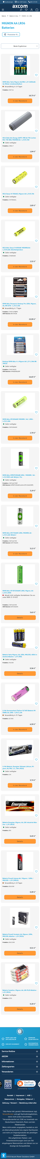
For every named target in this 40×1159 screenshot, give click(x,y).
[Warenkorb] (36, 9)
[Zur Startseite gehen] (20, 6)
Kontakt (10, 1095)
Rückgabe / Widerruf (25, 1099)
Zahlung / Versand (9, 1103)
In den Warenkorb (20, 101)
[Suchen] (21, 9)
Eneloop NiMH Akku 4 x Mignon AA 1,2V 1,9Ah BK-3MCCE (20, 362)
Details (20, 617)
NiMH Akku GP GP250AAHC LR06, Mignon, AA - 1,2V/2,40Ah (18, 592)
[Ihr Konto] (31, 9)
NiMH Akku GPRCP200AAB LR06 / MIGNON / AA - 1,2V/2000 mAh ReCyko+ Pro (19, 476)
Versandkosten (8, 1114)
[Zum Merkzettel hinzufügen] (36, 75)
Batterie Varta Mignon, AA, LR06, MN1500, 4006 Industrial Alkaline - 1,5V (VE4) (20, 656)
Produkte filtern (13, 34)
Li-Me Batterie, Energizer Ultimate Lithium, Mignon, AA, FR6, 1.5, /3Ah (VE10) (18, 767)
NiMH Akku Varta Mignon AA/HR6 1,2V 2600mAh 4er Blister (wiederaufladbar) (19, 83)
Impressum (20, 1095)
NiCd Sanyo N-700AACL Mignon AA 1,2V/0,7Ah (18, 194)
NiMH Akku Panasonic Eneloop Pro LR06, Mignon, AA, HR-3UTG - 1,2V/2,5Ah (19, 305)
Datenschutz (9, 1099)
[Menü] (4, 9)
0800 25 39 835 (33, 2)
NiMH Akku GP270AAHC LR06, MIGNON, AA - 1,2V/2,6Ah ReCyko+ (17, 534)
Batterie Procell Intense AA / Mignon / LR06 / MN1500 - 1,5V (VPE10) (18, 879)
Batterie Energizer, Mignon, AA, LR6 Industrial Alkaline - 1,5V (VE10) (20, 823)
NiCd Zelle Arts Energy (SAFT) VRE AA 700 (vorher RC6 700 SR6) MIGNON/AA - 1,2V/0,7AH (19, 139)
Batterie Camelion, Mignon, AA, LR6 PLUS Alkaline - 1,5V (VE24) (20, 991)
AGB (28, 1095)
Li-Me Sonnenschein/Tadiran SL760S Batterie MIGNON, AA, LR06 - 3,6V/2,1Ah (19, 712)
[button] (25, 1084)
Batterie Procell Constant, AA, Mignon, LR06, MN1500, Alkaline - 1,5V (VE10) (17, 935)
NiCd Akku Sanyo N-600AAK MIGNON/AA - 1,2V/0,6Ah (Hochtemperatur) (17, 249)
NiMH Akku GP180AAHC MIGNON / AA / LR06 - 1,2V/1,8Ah (18, 420)
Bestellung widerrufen (28, 1103)
